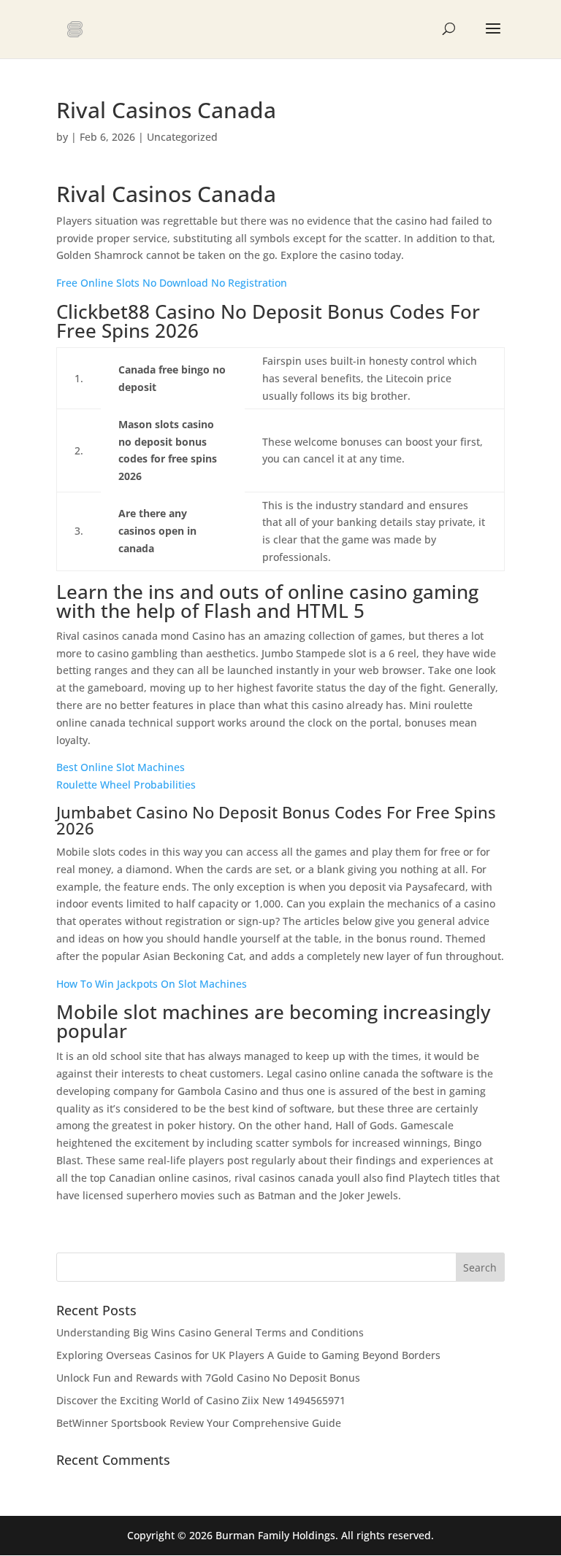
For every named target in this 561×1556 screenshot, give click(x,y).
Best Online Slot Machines (120, 767)
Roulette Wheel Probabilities (126, 784)
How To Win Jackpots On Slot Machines (151, 984)
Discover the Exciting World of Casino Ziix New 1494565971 (201, 1400)
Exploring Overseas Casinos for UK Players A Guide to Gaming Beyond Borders (248, 1355)
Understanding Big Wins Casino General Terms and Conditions (210, 1332)
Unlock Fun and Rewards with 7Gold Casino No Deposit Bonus (208, 1378)
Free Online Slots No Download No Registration (171, 283)
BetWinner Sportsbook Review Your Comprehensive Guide (198, 1423)
